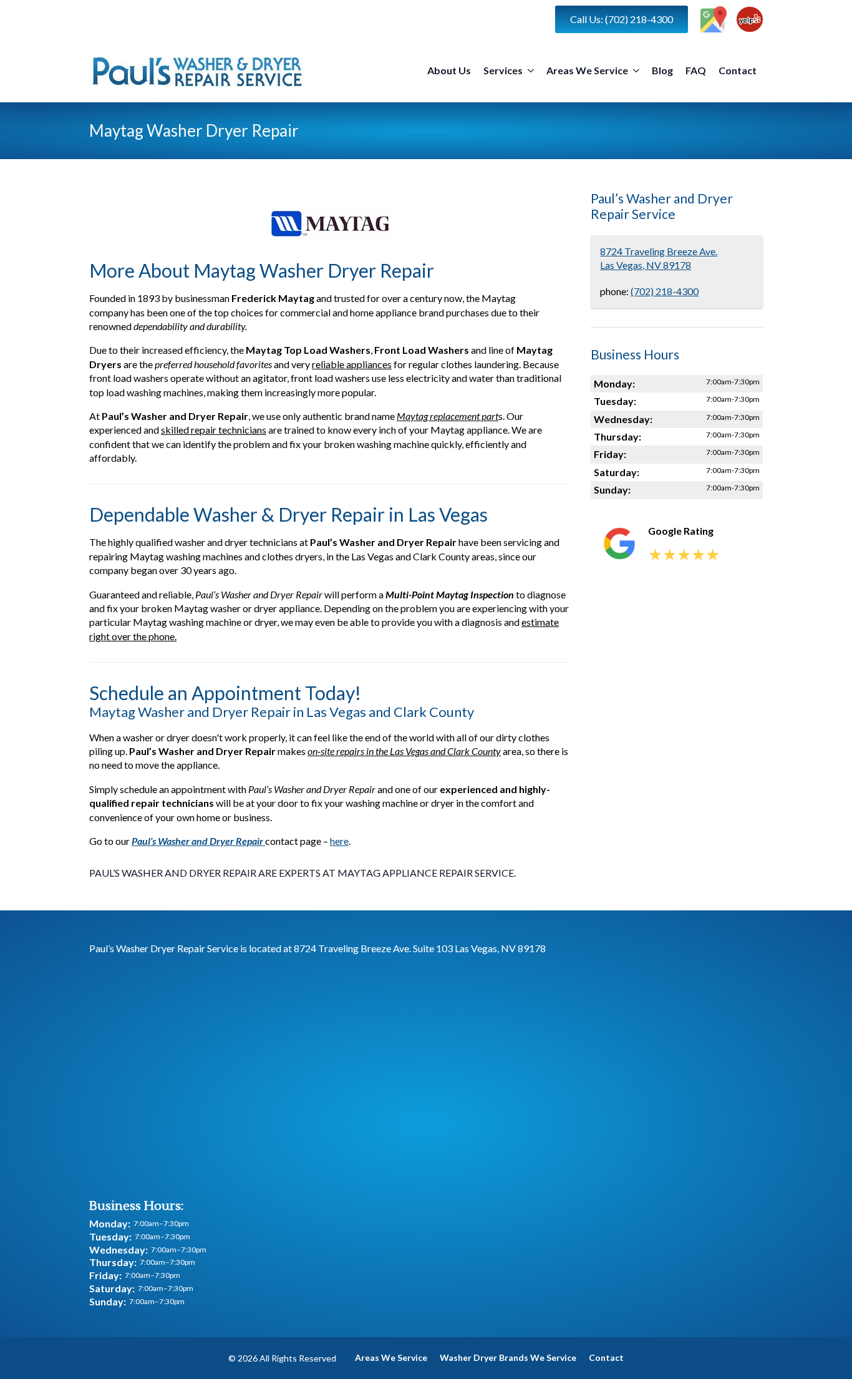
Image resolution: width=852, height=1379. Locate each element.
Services (503, 70)
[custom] (713, 19)
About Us (449, 70)
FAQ (695, 70)
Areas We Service (587, 70)
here (339, 841)
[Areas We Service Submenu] (637, 70)
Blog (662, 70)
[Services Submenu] (531, 70)
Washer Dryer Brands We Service (508, 1357)
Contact (738, 70)
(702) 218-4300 (665, 291)
